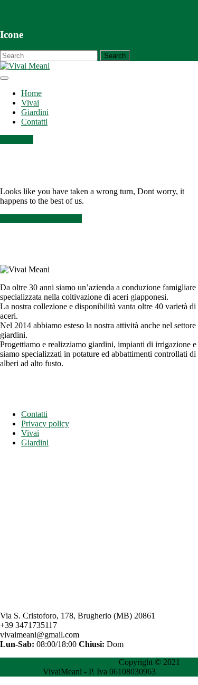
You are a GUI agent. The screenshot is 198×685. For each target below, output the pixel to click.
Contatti (34, 121)
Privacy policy (45, 423)
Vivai (30, 102)
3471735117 (21, 4)
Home (31, 93)
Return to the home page (41, 218)
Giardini (35, 112)
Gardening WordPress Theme (67, 662)
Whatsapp (16, 139)
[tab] (4, 78)
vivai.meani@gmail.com (40, 13)
